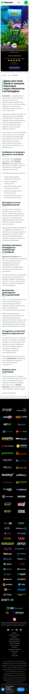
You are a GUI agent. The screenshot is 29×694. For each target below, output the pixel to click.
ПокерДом (21, 389)
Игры (9, 75)
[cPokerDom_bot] (21, 630)
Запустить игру (14, 37)
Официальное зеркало (14, 649)
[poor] (11, 60)
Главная (4, 75)
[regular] (14, 60)
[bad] (9, 60)
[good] (17, 60)
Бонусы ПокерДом (14, 643)
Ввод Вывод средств (14, 641)
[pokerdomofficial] (17, 630)
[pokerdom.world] (12, 630)
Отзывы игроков (14, 645)
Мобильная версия (14, 639)
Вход (18, 2)
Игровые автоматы (14, 635)
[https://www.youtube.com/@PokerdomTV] (8, 630)
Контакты (14, 647)
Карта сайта (15, 655)
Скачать (14, 653)
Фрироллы (14, 637)
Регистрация (14, 651)
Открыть (20, 689)
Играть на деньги (14, 67)
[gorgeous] (19, 60)
